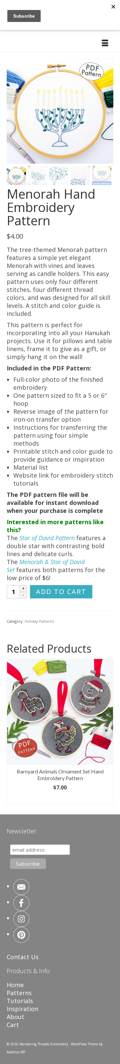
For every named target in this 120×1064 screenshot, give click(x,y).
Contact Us (23, 957)
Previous (12, 731)
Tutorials (20, 1001)
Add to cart (61, 591)
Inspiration (22, 1009)
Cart (13, 1025)
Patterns (19, 993)
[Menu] (105, 43)
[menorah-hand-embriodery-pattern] (60, 110)
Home (15, 985)
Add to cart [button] (60, 798)
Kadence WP (16, 1052)
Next (107, 731)
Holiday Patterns (39, 621)
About (15, 1017)
